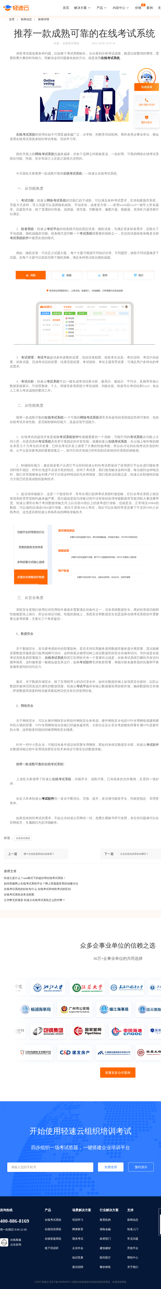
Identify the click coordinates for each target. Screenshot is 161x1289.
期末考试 (77, 1238)
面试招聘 (77, 1267)
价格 (138, 7)
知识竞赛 (77, 1257)
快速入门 (132, 1229)
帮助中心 (132, 1257)
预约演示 (141, 1167)
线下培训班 (52, 1248)
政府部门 (105, 1238)
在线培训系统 (53, 1229)
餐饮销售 (105, 1267)
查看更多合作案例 (117, 1072)
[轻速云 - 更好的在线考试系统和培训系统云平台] (16, 8)
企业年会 (77, 1248)
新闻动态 (26, 19)
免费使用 (110, 1167)
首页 (66, 7)
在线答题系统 (53, 1238)
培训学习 (77, 1219)
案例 (149, 7)
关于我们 (132, 1267)
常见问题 (132, 1238)
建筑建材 (105, 1248)
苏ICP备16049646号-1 (60, 1282)
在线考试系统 (71, 43)
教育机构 (105, 1219)
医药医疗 (105, 1257)
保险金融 (105, 1229)
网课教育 (77, 1229)
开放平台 (132, 1248)
